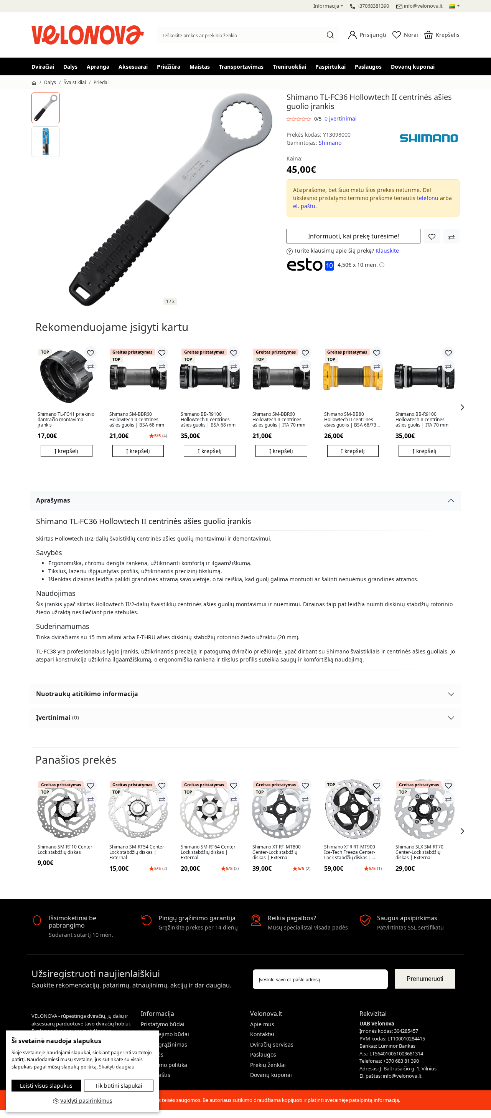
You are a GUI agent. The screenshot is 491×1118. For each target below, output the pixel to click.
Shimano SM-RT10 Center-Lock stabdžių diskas (66, 849)
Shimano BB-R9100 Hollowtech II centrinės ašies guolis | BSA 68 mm (208, 420)
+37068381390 (373, 5)
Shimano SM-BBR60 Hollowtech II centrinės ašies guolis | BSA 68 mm (136, 420)
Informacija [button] (326, 5)
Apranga (98, 66)
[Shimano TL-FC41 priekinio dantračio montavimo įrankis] (67, 376)
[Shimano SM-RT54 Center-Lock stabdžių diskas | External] (138, 809)
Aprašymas (53, 500)
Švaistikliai (75, 82)
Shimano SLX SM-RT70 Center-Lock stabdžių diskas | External (419, 852)
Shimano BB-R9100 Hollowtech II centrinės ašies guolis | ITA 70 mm (421, 420)
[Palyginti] (90, 366)
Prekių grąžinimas (164, 1044)
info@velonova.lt (423, 5)
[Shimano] (429, 138)
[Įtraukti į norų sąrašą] (431, 236)
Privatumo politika (164, 1064)
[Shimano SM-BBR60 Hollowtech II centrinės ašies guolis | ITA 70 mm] (281, 376)
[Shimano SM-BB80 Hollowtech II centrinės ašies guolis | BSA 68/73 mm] (353, 376)
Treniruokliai (289, 66)
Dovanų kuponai (413, 66)
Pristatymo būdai (163, 1024)
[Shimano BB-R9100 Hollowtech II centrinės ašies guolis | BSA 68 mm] (210, 376)
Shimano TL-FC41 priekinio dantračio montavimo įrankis (66, 420)
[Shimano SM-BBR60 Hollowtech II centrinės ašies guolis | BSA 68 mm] (138, 376)
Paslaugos (368, 66)
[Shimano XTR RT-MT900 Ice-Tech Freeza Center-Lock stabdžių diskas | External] (353, 809)
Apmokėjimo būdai (165, 1034)
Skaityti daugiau (117, 1066)
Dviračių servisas (271, 1044)
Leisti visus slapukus (46, 1085)
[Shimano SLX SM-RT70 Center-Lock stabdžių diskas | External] (424, 809)
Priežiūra (168, 66)
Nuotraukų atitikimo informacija (87, 694)
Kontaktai (262, 1034)
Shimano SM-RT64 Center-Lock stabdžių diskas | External (209, 852)
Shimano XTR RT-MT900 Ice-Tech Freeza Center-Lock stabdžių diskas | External (349, 852)
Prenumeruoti (425, 979)
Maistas (199, 66)
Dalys (70, 66)
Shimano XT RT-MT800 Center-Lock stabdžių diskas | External (276, 852)
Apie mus (262, 1024)
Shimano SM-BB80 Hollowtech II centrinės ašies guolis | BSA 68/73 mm (350, 420)
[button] (367, 35)
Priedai (101, 82)
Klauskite (387, 250)
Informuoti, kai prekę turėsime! (353, 236)
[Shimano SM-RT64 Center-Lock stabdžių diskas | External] (210, 809)
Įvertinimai (57, 717)
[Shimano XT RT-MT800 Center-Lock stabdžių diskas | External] (281, 809)
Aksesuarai (133, 66)
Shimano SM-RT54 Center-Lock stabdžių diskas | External (137, 852)
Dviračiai (42, 66)
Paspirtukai (330, 66)
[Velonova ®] (89, 34)
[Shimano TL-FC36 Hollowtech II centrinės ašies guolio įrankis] (45, 108)
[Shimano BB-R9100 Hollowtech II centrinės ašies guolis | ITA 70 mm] (424, 376)
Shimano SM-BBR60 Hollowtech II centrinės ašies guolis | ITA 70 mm (278, 420)
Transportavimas (241, 66)
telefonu (427, 198)
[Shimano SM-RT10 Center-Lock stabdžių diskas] (67, 809)
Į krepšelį (66, 451)
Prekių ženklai (268, 1064)
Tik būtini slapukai (118, 1085)
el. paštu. (305, 206)
